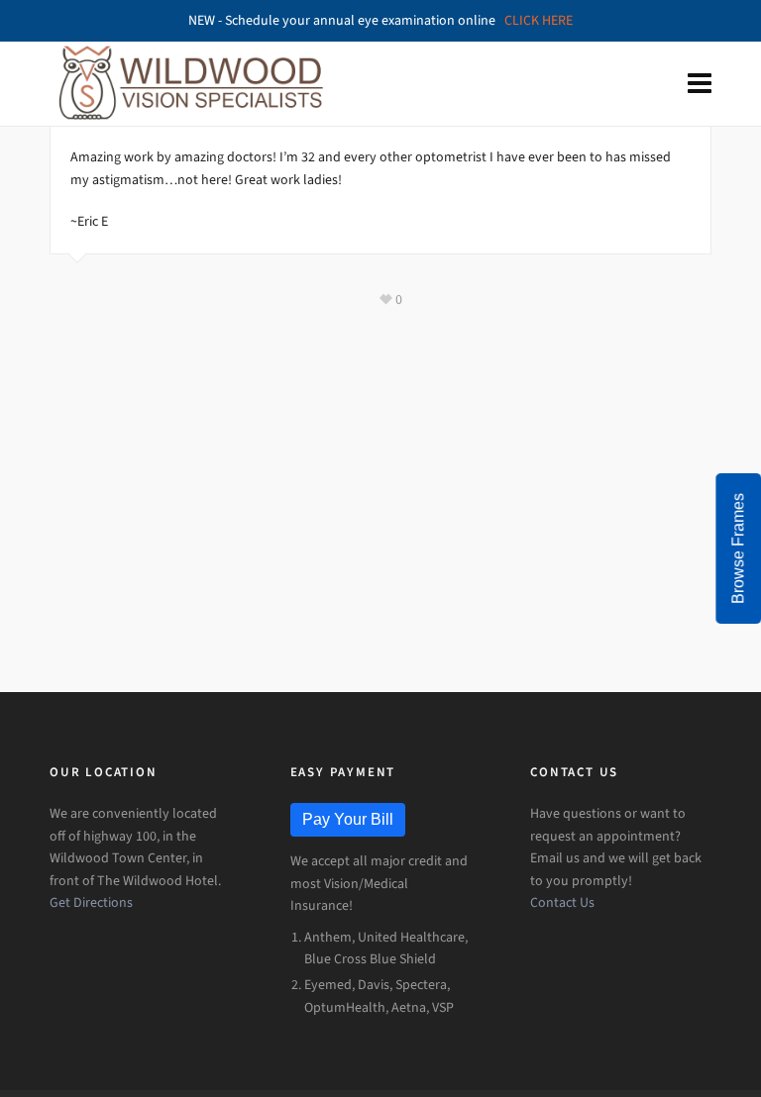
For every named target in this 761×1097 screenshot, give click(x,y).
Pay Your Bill (347, 819)
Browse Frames (737, 548)
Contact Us (562, 902)
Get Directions (91, 902)
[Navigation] (699, 84)
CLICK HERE (538, 20)
